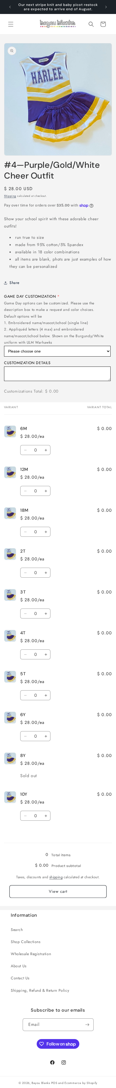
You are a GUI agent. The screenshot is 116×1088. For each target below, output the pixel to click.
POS (54, 1083)
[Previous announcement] (10, 7)
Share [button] (14, 282)
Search (17, 929)
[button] (11, 24)
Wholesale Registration (31, 954)
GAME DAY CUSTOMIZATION (30, 296)
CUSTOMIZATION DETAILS (27, 362)
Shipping (10, 196)
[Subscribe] (87, 1024)
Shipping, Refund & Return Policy (40, 990)
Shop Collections (26, 941)
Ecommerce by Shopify (80, 1083)
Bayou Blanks (41, 1083)
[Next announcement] (106, 7)
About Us (19, 966)
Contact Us (20, 978)
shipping (56, 877)
